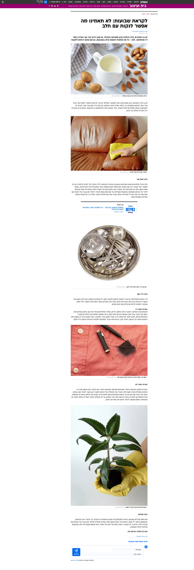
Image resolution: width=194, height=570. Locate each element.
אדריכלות (82, 6)
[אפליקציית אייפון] (55, 6)
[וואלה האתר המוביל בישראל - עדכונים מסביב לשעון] (144, 2)
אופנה (70, 2)
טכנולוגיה (78, 2)
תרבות (116, 2)
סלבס (109, 2)
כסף (103, 2)
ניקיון (146, 536)
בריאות (92, 2)
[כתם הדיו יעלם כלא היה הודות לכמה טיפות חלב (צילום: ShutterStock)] (109, 352)
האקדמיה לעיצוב (117, 6)
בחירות (122, 2)
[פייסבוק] (49, 6)
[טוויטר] (52, 6)
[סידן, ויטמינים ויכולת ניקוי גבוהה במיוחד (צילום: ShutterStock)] (109, 70)
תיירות (85, 2)
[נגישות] (3, 2)
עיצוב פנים (97, 6)
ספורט (129, 2)
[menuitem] (135, 2)
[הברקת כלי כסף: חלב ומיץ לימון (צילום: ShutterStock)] (109, 254)
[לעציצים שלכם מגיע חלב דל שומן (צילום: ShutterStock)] (109, 457)
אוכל (98, 2)
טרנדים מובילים (105, 6)
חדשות (136, 2)
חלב (143, 536)
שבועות (139, 536)
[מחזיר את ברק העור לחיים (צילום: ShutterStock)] (109, 145)
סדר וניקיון (89, 6)
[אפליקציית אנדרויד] (57, 6)
